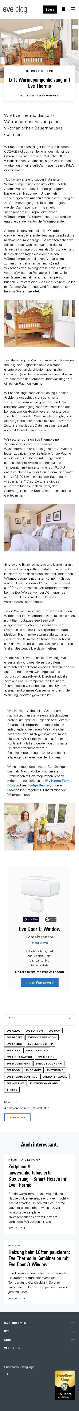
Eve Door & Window (39, 929)
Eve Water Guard (55, 1076)
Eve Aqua (13, 1030)
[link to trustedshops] (65, 1385)
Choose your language (19, 1367)
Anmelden (17, 1117)
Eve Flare (13, 1050)
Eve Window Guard (44, 1083)
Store (50, 9)
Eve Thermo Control (22, 1076)
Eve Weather (15, 1083)
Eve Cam (54, 1030)
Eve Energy (15, 1043)
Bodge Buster (38, 785)
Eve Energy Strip (40, 1043)
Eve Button (34, 1030)
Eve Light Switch (19, 1057)
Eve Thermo (55, 1070)
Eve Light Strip (37, 1050)
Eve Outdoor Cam (49, 1063)
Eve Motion (46, 1057)
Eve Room (13, 1070)
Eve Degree (14, 1037)
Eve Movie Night (18, 1063)
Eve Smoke (33, 1070)
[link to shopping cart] (63, 8)
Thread (12, 1089)
